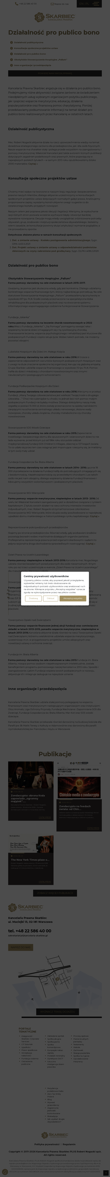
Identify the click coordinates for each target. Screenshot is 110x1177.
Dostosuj (33, 598)
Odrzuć (50, 598)
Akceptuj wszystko (72, 598)
